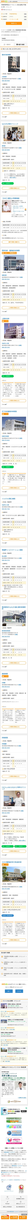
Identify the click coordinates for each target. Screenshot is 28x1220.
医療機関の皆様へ (20, 1198)
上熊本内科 (5, 318)
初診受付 (8, 183)
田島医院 (5, 737)
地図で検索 (21, 44)
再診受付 (21, 846)
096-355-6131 (6, 686)
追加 (25, 16)
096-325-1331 (6, 347)
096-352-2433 (6, 748)
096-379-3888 (6, 889)
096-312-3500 (6, 813)
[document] (14, 85)
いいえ (19, 991)
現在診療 (15, 1217)
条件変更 (24, 1214)
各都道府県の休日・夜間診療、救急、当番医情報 (15, 974)
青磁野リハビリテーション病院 (12, 550)
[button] (3, 1084)
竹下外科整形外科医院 (9, 411)
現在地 (23, 1217)
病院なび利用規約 (7, 1206)
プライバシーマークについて (8, 1191)
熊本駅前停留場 (6, 630)
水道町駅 (4, 76)
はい (9, 991)
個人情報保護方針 (20, 1206)
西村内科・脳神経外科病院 (11, 250)
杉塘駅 (3, 682)
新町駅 (3, 146)
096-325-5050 (6, 150)
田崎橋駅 (4, 743)
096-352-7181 (6, 509)
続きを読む (13, 177)
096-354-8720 (6, 636)
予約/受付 (6, 1217)
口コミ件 (6, 321)
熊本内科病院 (6, 55)
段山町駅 (4, 556)
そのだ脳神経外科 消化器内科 (12, 862)
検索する (14, 23)
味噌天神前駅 (5, 436)
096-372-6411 (6, 440)
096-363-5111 (6, 279)
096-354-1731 (6, 560)
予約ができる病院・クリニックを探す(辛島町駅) (15, 968)
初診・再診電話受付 (8, 915)
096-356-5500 (6, 80)
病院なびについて (20, 1203)
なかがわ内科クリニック (10, 124)
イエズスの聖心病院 (8, 498)
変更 (25, 19)
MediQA (7, 1203)
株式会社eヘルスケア (9, 1152)
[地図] (19, 78)
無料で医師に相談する (14, 242)
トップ (7, 1198)
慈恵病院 (5, 674)
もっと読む (7, 395)
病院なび (4, 1)
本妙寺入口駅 (5, 343)
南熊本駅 (4, 275)
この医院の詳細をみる (14, 113)
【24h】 (10, 198)
